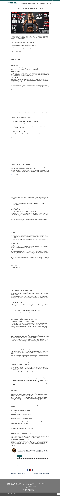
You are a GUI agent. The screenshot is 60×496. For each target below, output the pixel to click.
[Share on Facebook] (27, 470)
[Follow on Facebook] (39, 483)
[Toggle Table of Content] (19, 51)
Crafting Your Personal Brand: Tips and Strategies (24, 459)
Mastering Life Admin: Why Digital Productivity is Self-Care (30, 484)
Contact (11, 493)
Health (40, 3)
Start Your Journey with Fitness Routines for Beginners (25, 465)
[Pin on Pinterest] (31, 470)
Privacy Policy (15, 493)
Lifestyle (33, 3)
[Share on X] (29, 470)
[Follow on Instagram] (41, 483)
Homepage (22, 3)
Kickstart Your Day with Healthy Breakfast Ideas (24, 463)
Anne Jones (19, 448)
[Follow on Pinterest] (52, 0)
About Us (25, 3)
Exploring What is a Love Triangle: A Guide (18, 473)
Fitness (37, 3)
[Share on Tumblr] (32, 470)
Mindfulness (43, 3)
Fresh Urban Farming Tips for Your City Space (24, 460)
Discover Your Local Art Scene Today (23, 462)
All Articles (30, 3)
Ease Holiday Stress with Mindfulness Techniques (30, 487)
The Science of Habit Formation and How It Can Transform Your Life (30, 490)
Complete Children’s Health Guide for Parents (41, 473)
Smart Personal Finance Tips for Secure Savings (24, 464)
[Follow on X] (42, 483)
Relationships (48, 3)
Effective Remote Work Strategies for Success (24, 461)
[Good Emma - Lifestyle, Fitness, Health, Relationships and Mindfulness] (13, 3)
